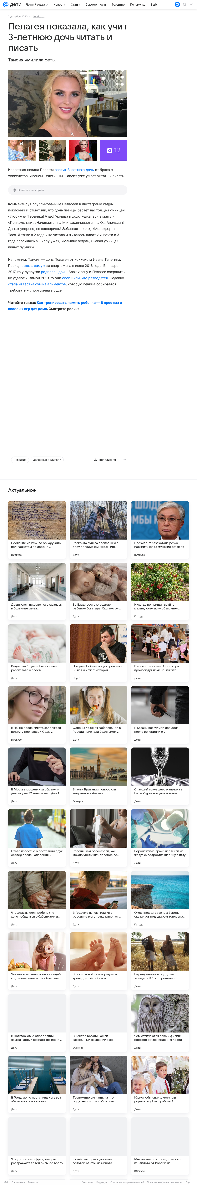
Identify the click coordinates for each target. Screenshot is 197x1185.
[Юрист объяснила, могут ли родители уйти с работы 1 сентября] (160, 1084)
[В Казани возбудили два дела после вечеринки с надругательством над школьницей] (160, 715)
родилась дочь (54, 272)
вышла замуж (33, 266)
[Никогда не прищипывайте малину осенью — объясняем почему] (160, 591)
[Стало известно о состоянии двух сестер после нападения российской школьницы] (37, 838)
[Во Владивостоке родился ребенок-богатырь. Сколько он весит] (98, 591)
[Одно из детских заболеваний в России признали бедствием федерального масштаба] (98, 715)
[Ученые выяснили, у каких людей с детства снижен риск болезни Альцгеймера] (37, 961)
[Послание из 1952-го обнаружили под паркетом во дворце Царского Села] (37, 530)
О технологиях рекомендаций (127, 1182)
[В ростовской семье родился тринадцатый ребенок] (98, 961)
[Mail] (5, 4)
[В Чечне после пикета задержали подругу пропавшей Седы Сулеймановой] (37, 715)
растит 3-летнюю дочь (74, 170)
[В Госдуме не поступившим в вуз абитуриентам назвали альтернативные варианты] (37, 1084)
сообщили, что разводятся (85, 278)
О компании (18, 1182)
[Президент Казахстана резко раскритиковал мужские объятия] (160, 530)
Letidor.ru (38, 16)
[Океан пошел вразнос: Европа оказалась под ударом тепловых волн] (160, 900)
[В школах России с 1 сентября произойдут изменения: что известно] (160, 653)
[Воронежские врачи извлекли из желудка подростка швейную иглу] (160, 838)
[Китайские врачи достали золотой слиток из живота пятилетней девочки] (98, 1146)
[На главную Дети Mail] (14, 4)
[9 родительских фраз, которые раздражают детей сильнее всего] (37, 1146)
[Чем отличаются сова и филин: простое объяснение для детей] (160, 1023)
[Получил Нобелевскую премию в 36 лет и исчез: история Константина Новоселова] (98, 653)
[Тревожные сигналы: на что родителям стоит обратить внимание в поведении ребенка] (98, 1084)
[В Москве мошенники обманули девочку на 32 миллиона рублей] (37, 776)
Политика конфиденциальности (164, 1182)
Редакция (101, 1182)
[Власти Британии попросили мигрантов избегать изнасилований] (98, 776)
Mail (6, 1182)
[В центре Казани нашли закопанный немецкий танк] (98, 1023)
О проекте (87, 1182)
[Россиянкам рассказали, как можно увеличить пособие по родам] (98, 838)
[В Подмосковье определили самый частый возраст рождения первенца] (37, 1023)
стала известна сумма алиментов (37, 284)
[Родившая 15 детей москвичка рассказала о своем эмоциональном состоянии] (37, 653)
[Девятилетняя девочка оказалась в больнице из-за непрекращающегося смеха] (37, 591)
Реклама (33, 1182)
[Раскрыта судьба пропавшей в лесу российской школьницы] (98, 530)
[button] (67, 103)
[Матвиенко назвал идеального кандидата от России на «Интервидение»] (160, 1146)
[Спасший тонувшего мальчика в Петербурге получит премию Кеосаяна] (160, 776)
